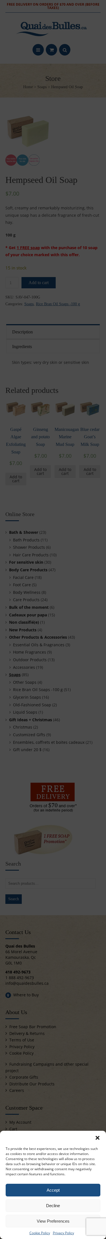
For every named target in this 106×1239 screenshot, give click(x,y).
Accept (53, 1190)
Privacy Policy (63, 1233)
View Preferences (53, 1221)
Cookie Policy (39, 1233)
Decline (53, 1205)
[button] (97, 1138)
